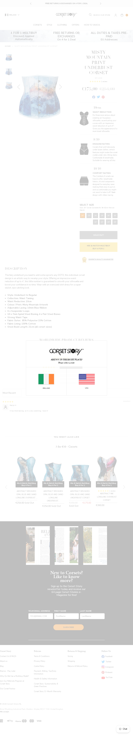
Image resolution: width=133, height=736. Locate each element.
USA (86, 388)
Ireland (46, 388)
